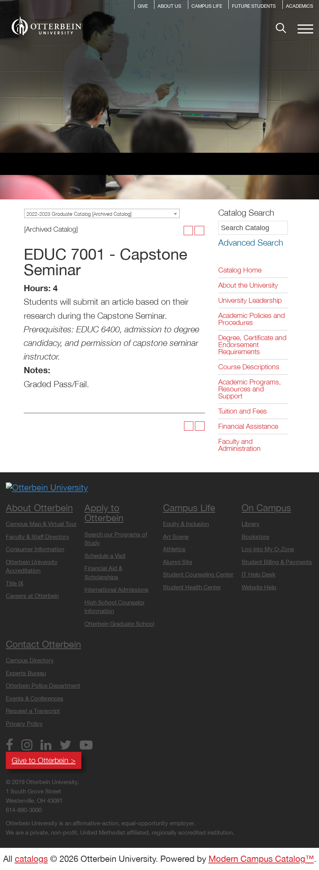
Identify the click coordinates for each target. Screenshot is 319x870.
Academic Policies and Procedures (251, 319)
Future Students (254, 6)
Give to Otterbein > (43, 760)
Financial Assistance (248, 426)
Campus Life (206, 6)
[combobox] (102, 213)
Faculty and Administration (239, 444)
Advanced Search (250, 243)
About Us (169, 6)
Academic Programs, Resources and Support (249, 389)
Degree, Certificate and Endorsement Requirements (252, 345)
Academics (299, 6)
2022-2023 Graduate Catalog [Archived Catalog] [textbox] (78, 214)
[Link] (46, 25)
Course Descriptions (248, 367)
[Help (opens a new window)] (199, 231)
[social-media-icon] (12, 746)
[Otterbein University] (47, 487)
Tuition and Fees (242, 411)
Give (143, 6)
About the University (248, 285)
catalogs (31, 859)
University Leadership (250, 300)
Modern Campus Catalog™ (261, 859)
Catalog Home (239, 270)
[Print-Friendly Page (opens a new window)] (188, 231)
